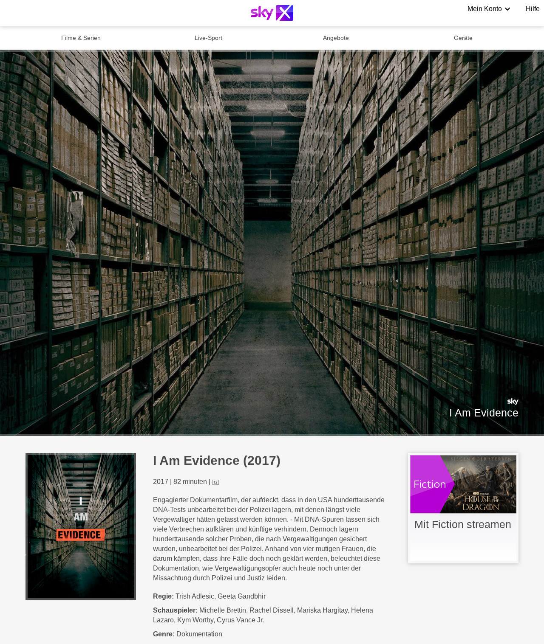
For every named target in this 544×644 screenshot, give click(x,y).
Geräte (463, 37)
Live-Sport (208, 37)
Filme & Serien (81, 37)
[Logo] (272, 13)
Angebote (336, 37)
